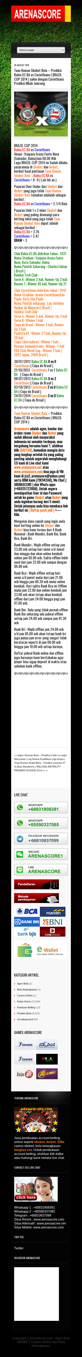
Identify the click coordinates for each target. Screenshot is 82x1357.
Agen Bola (22, 983)
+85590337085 (44, 1211)
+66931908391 (44, 1207)
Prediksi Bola (24, 1013)
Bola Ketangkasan (27, 989)
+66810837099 (40, 1215)
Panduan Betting (26, 1007)
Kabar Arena (24, 1001)
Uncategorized (25, 1019)
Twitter (18, 1248)
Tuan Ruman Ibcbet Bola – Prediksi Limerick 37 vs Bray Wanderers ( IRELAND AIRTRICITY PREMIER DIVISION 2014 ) (39, 767)
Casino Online (25, 995)
